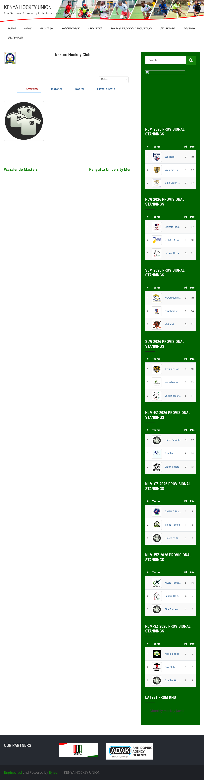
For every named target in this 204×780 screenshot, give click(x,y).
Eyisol (53, 772)
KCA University (173, 297)
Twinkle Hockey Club (173, 369)
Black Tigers (172, 466)
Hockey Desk (71, 28)
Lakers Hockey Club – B (173, 395)
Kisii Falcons (172, 653)
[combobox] (113, 79)
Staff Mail (168, 28)
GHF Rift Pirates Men (173, 511)
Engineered (13, 772)
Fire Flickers (171, 609)
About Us (47, 28)
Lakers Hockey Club (173, 253)
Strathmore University (173, 311)
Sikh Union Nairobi (173, 182)
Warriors (170, 156)
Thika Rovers (172, 524)
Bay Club (170, 667)
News (28, 28)
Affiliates (95, 28)
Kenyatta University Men (110, 169)
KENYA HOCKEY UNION (27, 7)
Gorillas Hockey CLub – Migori (173, 680)
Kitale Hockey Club (173, 582)
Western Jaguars (173, 170)
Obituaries (15, 37)
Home (12, 28)
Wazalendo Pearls (173, 382)
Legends (189, 28)
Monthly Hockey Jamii (167, 710)
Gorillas (169, 453)
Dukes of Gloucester (173, 538)
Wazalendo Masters (20, 169)
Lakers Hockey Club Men (173, 596)
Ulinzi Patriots (172, 440)
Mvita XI (169, 324)
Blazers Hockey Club (173, 226)
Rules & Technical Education (131, 28)
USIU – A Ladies (173, 239)
